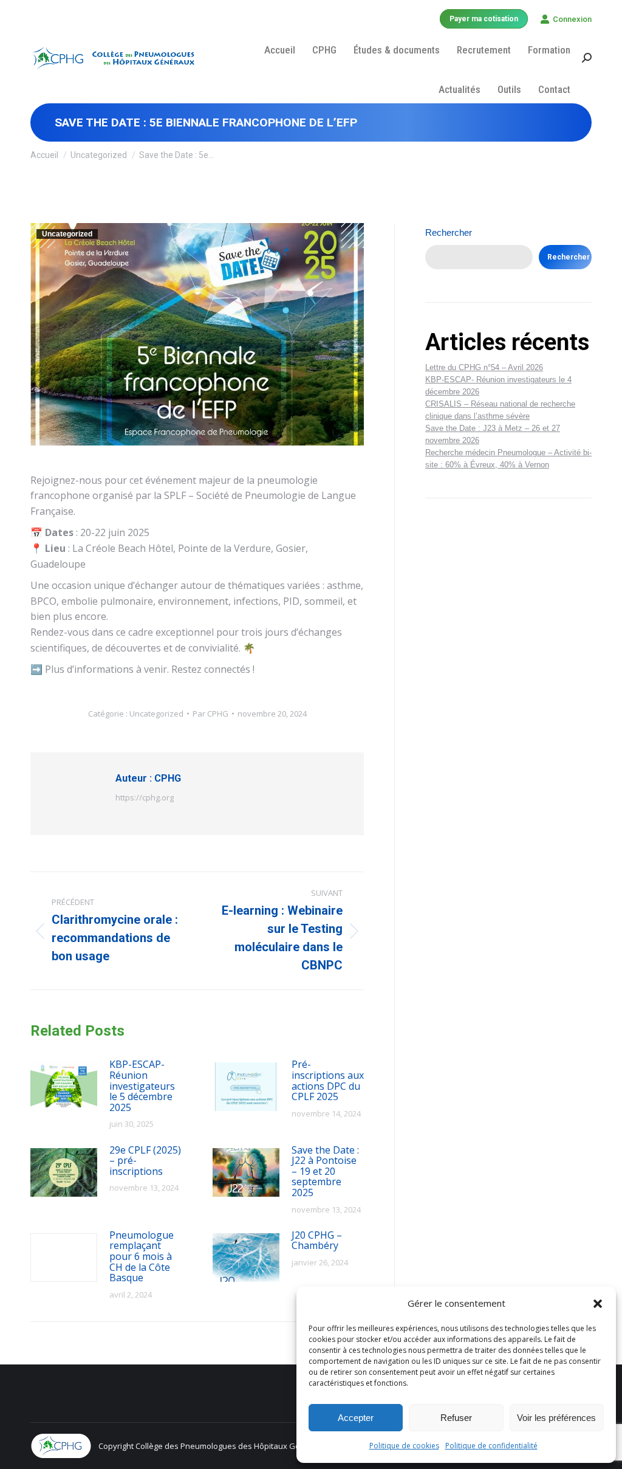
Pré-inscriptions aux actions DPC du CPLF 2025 (328, 1080)
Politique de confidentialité (491, 1445)
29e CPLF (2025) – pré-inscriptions (145, 1161)
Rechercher (448, 232)
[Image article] (63, 1086)
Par (210, 713)
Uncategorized (67, 234)
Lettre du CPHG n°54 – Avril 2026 (484, 367)
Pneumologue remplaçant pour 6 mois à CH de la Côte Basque (141, 1257)
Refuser (456, 1417)
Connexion (572, 19)
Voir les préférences (556, 1417)
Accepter (356, 1417)
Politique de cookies (404, 1445)
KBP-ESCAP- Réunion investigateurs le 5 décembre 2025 (142, 1086)
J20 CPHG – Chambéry (317, 1240)
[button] (598, 1304)
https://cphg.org (144, 797)
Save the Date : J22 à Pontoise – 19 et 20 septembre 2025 (325, 1172)
